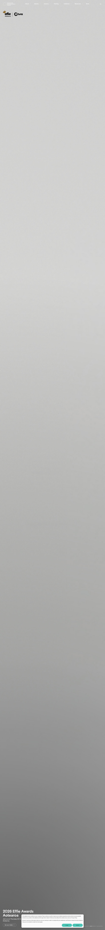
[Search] (100, 4)
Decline (77, 925)
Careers (46, 3)
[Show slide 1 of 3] (86, 926)
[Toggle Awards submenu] (40, 4)
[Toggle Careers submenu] (50, 4)
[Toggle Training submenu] (60, 4)
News (87, 3)
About (27, 3)
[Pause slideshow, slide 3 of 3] (99, 926)
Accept (67, 925)
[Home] (9, 4)
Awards (36, 3)
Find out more (8, 925)
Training (56, 3)
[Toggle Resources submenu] (82, 4)
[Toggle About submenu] (30, 4)
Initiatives (66, 3)
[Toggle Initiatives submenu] (71, 4)
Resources (78, 3)
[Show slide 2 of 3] (93, 926)
